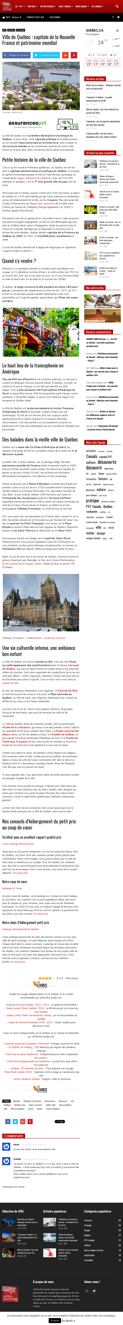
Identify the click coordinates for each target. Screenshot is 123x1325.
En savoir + (68, 1320)
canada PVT (105, 456)
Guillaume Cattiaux (54, 638)
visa (104, 527)
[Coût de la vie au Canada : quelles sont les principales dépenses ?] (90, 194)
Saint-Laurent (44, 203)
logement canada (108, 484)
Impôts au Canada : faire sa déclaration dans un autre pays (110, 225)
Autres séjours (47, 6)
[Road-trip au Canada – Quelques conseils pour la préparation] (8, 1222)
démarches (108, 468)
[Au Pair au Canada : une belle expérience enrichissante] (90, 240)
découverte (50, 1101)
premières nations (108, 501)
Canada (91, 456)
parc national (91, 495)
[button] (117, 6)
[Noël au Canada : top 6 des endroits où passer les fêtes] (8, 1252)
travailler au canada (107, 522)
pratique (92, 500)
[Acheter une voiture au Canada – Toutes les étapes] (90, 271)
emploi (93, 473)
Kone (16, 1144)
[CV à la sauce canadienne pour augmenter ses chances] (90, 255)
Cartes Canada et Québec (26, 1079)
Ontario (111, 490)
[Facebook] (113, 17)
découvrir (63, 1101)
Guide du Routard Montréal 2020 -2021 (30, 1022)
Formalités (88, 1260)
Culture (87, 1245)
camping (109, 451)
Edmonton (31, 178)
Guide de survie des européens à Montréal (27, 1043)
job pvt (88, 484)
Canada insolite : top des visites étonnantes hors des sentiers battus (101, 135)
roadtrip (103, 511)
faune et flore (111, 473)
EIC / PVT (19, 6)
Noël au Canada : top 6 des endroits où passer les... (27, 1251)
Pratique (31, 6)
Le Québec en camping (20, 1047)
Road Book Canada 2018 (18, 1072)
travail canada (92, 522)
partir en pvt (103, 495)
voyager (105, 538)
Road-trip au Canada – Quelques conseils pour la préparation (103, 86)
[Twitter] (118, 17)
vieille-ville (50, 1105)
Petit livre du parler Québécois (22, 1054)
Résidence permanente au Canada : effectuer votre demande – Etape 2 (102, 357)
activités (91, 450)
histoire (103, 478)
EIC (87, 473)
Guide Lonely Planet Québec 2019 (25, 1008)
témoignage (90, 528)
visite (30, 1109)
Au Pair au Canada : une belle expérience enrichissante (108, 240)
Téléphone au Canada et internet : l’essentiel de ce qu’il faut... (109, 163)
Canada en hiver (10, 683)
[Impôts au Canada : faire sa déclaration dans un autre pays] (90, 225)
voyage (101, 533)
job (111, 479)
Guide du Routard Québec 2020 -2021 (27, 1004)
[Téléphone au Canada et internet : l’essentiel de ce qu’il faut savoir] (90, 163)
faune (101, 473)
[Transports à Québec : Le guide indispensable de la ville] (8, 1237)
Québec (11, 30)
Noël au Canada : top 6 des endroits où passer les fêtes (102, 111)
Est (4, 30)
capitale (16, 1101)
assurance (101, 451)
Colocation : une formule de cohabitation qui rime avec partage (103, 123)
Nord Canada (81, 6)
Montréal (90, 490)
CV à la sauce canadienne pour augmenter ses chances (109, 255)
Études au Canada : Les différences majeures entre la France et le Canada (101, 415)
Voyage (87, 1230)
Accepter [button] (55, 1320)
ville (5, 1109)
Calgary (21, 178)
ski (109, 512)
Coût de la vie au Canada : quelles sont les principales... (109, 194)
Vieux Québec (65, 1105)
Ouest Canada (64, 6)
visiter (40, 1109)
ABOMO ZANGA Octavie (95, 339)
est (72, 1101)
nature (101, 489)
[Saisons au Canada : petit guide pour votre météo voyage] (90, 209)
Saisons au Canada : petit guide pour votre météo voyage (109, 209)
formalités (91, 479)
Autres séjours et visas (93, 1250)
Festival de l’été (67, 690)
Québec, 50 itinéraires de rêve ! (27, 1068)
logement (97, 484)
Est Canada (96, 6)
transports (100, 517)
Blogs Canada (55, 17)
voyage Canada (93, 538)
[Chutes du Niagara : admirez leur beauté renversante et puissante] (90, 179)
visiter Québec (53, 1109)
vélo (111, 538)
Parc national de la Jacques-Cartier (23, 563)
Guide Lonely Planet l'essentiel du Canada (29, 1015)
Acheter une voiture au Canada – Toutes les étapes (108, 271)
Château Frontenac (32, 1101)
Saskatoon (45, 178)
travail (109, 517)
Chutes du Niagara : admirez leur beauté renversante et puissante (108, 179)
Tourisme (20, 30)
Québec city (19, 1105)
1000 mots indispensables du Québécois (28, 1061)
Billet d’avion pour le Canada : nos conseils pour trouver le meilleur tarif (102, 371)
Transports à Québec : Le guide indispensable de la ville (99, 98)
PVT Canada (93, 506)
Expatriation (89, 1255)
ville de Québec (18, 1109)
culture (90, 462)
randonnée (91, 511)
